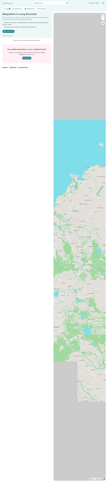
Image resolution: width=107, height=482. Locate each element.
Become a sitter (94, 3)
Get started (26, 58)
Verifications (30, 9)
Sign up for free (8, 31)
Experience (18, 9)
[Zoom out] (102, 18)
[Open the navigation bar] (103, 3)
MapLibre (92, 479)
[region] (80, 247)
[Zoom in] (102, 15)
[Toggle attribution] (104, 479)
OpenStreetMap (99, 479)
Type (7, 9)
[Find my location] (102, 23)
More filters (42, 9)
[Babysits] (8, 3)
